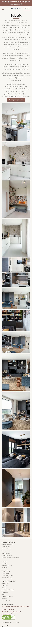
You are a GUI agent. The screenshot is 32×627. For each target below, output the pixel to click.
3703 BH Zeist (24, 606)
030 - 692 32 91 (9, 609)
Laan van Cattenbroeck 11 (12, 606)
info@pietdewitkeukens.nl (12, 612)
